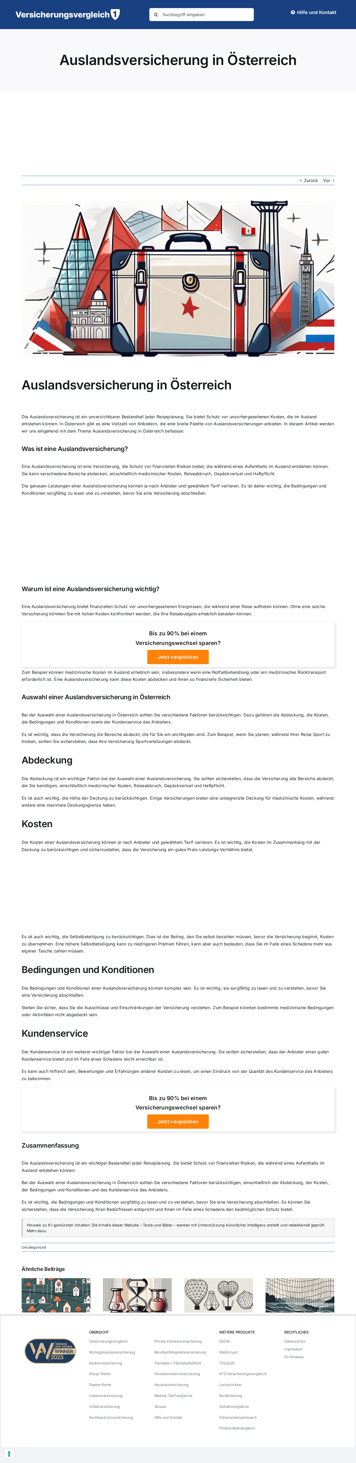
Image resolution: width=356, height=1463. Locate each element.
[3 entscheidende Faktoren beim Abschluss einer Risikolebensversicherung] (137, 1280)
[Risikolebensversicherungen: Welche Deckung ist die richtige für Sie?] (56, 1280)
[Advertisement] (178, 130)
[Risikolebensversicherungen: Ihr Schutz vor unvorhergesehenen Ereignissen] (300, 1280)
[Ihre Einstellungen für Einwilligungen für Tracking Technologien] (9, 1454)
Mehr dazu (36, 1231)
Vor (326, 180)
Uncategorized (34, 1247)
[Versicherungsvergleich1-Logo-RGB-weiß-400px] (68, 11)
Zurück (311, 180)
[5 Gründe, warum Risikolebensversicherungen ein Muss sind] (218, 1280)
